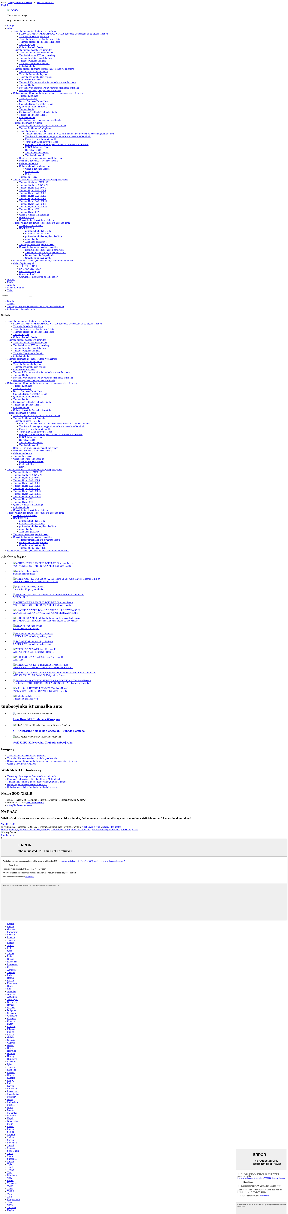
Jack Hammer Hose (60, 829)
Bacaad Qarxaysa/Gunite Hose (33, 101)
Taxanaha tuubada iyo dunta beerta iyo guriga (34, 31)
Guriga (10, 25)
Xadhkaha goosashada (35, 241)
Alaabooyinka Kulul (91, 827)
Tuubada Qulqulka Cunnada (32, 60)
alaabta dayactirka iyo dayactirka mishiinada (40, 90)
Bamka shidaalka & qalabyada (39, 255)
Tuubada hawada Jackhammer (33, 71)
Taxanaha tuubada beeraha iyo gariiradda (32, 50)
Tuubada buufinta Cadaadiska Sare (35, 58)
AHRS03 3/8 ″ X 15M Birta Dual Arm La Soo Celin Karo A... (43, 667)
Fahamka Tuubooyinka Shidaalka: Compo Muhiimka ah (33, 779)
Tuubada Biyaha (27, 44)
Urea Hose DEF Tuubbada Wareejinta (36, 719)
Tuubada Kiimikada (28, 96)
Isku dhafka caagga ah (29, 271)
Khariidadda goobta (111, 827)
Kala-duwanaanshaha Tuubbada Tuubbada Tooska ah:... (33, 787)
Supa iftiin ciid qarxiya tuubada (28, 589)
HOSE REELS (26, 217)
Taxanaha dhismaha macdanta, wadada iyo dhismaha (32, 358)
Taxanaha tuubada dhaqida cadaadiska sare (39, 42)
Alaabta (11, 28)
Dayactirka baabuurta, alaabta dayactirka (38, 247)
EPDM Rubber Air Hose (37, 147)
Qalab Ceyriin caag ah (23, 263)
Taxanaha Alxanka (28, 98)
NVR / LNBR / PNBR (30, 268)
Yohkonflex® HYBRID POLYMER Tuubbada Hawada (40, 691)
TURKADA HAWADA (31, 225)
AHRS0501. (19, 659)
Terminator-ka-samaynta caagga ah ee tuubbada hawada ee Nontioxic (58, 136)
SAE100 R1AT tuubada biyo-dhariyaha (32, 636)
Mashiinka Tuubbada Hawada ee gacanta (38, 160)
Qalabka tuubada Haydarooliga (34, 214)
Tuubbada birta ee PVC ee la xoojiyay (37, 55)
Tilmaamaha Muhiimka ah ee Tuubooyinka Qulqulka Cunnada (36, 781)
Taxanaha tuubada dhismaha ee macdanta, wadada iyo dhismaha (43, 69)
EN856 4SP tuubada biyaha (26, 628)
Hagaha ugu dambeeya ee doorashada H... (27, 784)
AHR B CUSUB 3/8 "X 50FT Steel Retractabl (35, 581)
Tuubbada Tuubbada (80, 829)
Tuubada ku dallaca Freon (25, 698)
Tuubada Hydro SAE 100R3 (32, 187)
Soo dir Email (7, 835)
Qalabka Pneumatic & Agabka (21, 763)
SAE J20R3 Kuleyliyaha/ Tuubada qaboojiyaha (43, 742)
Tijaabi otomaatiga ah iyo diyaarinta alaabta (45, 252)
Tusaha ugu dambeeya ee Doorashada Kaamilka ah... (32, 776)
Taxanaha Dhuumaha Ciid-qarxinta (35, 77)
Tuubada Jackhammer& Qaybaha (35, 128)
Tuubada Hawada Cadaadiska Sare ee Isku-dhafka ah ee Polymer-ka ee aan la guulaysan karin (69, 133)
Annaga (11, 285)
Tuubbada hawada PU (35, 155)
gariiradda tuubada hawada (38, 231)
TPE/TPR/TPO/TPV (29, 266)
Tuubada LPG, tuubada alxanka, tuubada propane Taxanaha (47, 82)
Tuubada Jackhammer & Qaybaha (29, 418)
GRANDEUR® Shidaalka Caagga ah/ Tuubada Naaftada (49, 730)
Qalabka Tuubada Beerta (31, 47)
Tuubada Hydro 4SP (29, 212)
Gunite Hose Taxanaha (30, 79)
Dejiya (28, 174)
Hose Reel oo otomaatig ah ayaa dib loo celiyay (41, 158)
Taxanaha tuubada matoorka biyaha (36, 52)
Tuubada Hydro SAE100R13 (33, 204)
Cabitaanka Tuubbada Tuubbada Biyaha (38, 112)
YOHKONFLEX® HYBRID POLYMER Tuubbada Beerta (42, 566)
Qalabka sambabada (28, 163)
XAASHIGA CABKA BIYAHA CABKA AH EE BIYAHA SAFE (45, 613)
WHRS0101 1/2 (21, 597)
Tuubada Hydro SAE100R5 (32, 193)
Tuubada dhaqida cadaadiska (32, 114)
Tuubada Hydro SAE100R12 (33, 201)
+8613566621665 (45, 2)
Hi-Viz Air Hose (33, 150)
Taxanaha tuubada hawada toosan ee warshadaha (42, 125)
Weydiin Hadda (8, 824)
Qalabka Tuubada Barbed (37, 168)
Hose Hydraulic (8, 829)
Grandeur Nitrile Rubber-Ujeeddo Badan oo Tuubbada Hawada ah (56, 144)
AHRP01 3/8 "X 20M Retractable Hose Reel (34, 652)
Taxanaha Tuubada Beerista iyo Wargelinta (39, 39)
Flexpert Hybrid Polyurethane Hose (42, 139)
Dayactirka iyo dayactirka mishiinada (36, 220)
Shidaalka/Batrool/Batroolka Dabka (36, 104)
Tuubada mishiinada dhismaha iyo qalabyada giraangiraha (40, 179)
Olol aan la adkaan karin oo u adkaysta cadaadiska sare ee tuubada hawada (54, 423)
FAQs (10, 282)
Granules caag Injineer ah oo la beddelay (38, 277)
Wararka (11, 279)
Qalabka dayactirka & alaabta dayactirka (32, 410)
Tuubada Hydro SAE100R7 (32, 198)
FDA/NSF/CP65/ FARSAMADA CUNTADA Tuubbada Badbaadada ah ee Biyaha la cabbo (63, 33)
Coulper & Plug (32, 171)
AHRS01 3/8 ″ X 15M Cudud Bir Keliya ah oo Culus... (39, 675)
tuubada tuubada (27, 66)
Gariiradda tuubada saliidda (38, 233)
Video (10, 290)
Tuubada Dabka (26, 85)
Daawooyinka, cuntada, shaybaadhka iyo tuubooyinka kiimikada (44, 260)
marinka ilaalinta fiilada (24, 573)
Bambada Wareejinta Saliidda (106, 829)
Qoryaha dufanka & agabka (38, 258)
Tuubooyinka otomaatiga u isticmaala (36, 244)
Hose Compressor (129, 829)
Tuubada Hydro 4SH (29, 209)
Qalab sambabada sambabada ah (34, 166)
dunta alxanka (31, 239)
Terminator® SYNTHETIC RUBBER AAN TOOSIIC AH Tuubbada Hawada (51, 683)
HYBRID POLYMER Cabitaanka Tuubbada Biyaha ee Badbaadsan (45, 620)
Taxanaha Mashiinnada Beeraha (34, 63)
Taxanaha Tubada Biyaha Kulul (34, 36)
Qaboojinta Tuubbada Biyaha (33, 106)
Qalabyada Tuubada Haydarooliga (33, 829)
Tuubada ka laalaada (29, 177)
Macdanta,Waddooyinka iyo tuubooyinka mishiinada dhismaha (49, 87)
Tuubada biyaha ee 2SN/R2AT (33, 185)
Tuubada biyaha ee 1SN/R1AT (33, 182)
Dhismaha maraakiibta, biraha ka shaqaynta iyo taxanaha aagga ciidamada (48, 93)
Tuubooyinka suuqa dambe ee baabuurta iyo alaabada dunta (41, 223)
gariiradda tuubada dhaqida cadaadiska (43, 236)
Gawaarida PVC (27, 274)
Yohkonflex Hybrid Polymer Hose (41, 141)
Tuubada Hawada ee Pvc (37, 152)
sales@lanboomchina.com (20, 2)
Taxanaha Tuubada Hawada (32, 131)
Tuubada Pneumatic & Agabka (27, 123)
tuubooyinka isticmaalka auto (21, 309)
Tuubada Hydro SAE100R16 (33, 206)
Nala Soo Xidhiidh (16, 287)
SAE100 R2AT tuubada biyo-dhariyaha (32, 644)
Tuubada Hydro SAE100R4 (32, 190)
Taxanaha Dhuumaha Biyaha (33, 74)
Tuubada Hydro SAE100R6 (32, 196)
